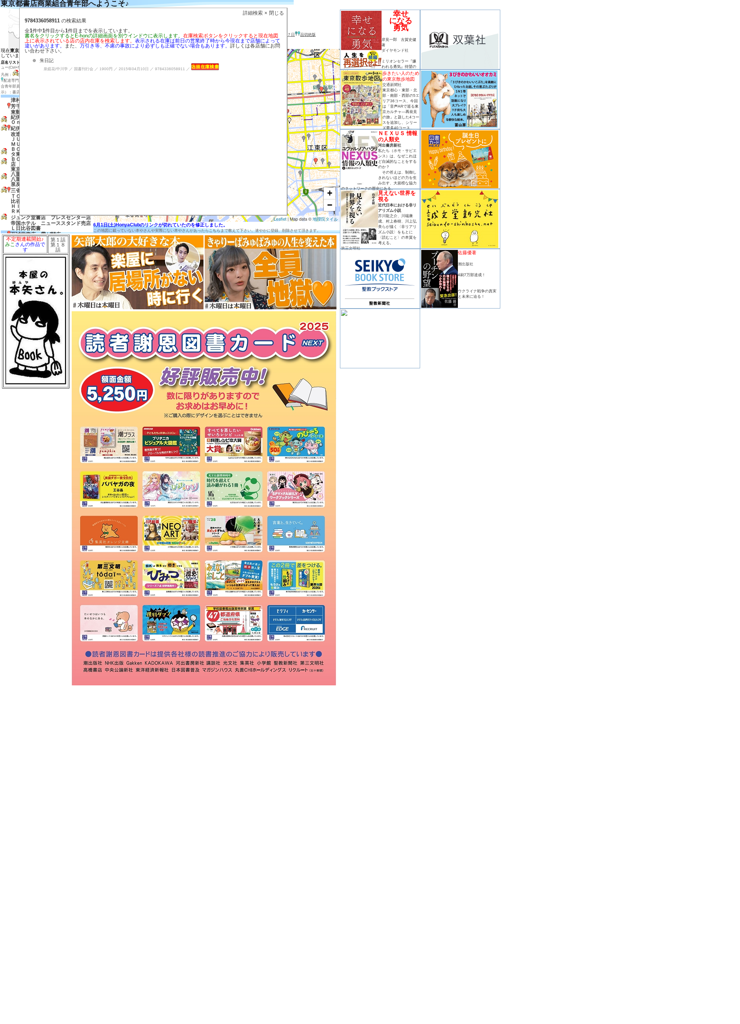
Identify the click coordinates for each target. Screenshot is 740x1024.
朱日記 (47, 60)
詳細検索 (253, 13)
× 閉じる (274, 13)
